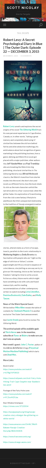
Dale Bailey (27, 295)
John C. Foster (27, 344)
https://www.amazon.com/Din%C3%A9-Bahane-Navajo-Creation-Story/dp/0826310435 (20, 427)
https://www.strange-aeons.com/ (17, 442)
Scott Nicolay (23, 8)
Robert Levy (8, 126)
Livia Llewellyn (32, 292)
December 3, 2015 (10, 56)
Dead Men (11, 354)
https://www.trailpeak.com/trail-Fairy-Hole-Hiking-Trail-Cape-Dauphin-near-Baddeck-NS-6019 (22, 381)
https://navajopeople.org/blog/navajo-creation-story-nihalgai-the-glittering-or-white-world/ (21, 415)
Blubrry (25, 335)
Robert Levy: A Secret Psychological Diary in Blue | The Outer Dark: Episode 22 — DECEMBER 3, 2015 (22, 45)
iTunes (16, 335)
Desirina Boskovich (12, 295)
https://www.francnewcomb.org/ (17, 436)
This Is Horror (10, 332)
